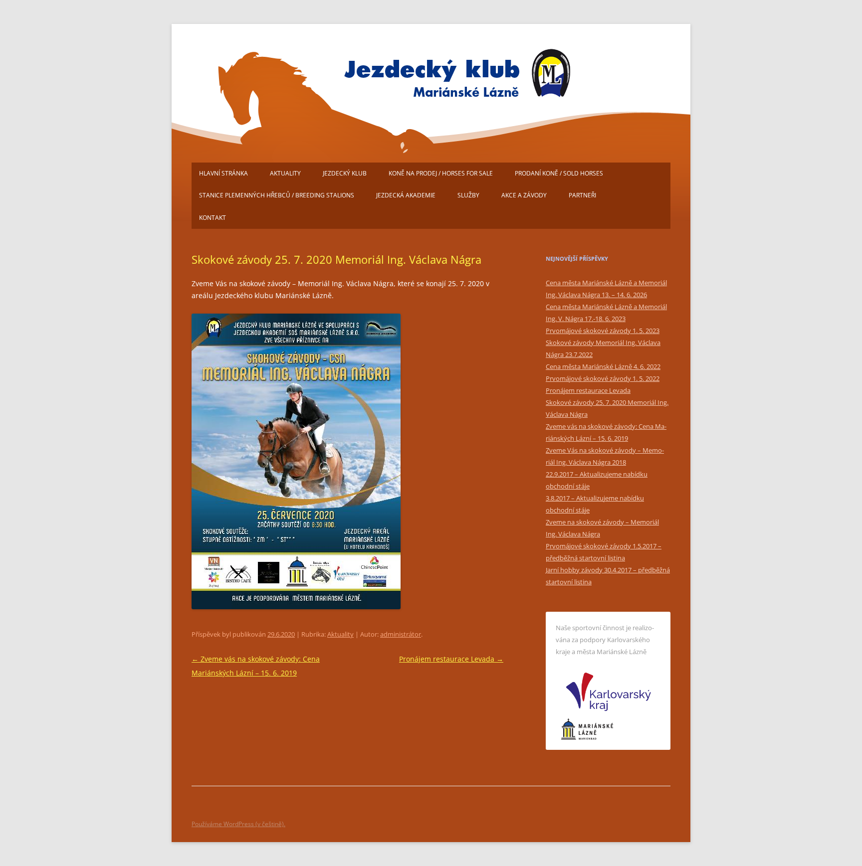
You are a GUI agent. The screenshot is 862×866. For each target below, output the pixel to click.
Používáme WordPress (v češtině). (238, 824)
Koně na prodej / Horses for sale (441, 173)
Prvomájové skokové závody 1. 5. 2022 (602, 378)
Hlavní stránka (223, 173)
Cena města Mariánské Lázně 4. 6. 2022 (603, 366)
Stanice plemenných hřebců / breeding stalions (276, 195)
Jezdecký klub (345, 173)
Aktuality (285, 173)
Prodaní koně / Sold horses (559, 173)
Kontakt (212, 217)
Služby (468, 195)
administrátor (400, 634)
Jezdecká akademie (405, 195)
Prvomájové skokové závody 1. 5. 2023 (602, 330)
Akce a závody (524, 195)
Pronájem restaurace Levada (451, 659)
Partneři (582, 195)
